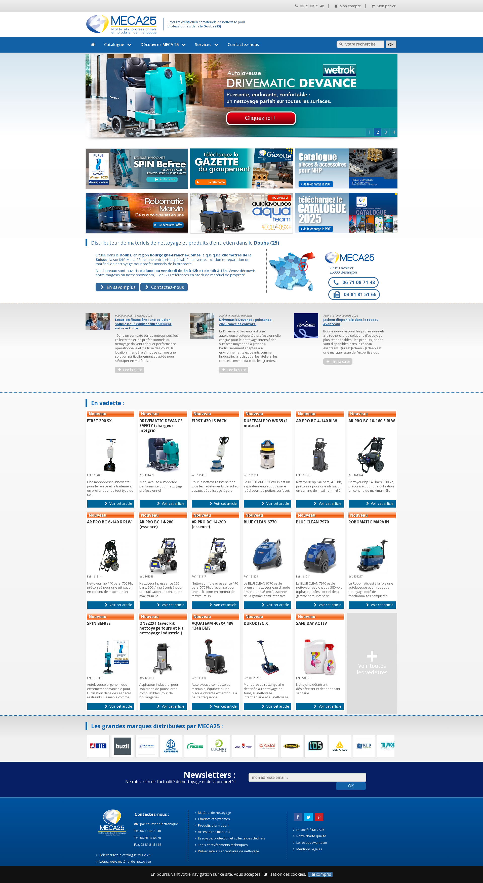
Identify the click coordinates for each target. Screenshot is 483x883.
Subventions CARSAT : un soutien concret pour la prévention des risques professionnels (350, 323)
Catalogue (114, 44)
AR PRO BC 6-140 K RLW (109, 522)
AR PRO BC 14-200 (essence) (209, 524)
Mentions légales (309, 849)
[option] (134, 345)
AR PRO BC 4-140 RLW (316, 420)
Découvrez (160, 44)
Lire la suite (132, 369)
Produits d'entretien (212, 825)
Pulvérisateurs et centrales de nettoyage (228, 851)
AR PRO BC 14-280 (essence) (156, 524)
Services (203, 44)
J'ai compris (320, 874)
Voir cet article (120, 504)
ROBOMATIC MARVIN (368, 522)
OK (351, 786)
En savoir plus (120, 287)
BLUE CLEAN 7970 (312, 522)
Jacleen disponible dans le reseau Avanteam (246, 321)
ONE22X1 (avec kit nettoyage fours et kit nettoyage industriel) (161, 628)
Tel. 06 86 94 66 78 (147, 837)
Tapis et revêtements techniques (222, 844)
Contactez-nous (243, 44)
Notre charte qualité (311, 836)
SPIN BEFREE (98, 623)
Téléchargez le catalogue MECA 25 (124, 855)
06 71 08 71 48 (311, 6)
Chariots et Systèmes (213, 819)
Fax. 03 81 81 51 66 (147, 844)
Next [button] (401, 347)
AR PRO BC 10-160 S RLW (371, 420)
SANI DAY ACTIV (311, 623)
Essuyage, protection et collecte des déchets (231, 838)
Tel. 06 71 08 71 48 (147, 830)
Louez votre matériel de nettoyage (125, 861)
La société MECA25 (310, 829)
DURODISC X (256, 623)
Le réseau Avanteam (311, 842)
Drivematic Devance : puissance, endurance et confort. (141, 321)
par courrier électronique (158, 824)
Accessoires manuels (213, 831)
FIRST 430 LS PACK (209, 420)
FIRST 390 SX (99, 420)
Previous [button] (81, 347)
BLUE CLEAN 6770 (260, 522)
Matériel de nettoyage (214, 812)
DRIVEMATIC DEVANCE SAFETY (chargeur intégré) (160, 425)
